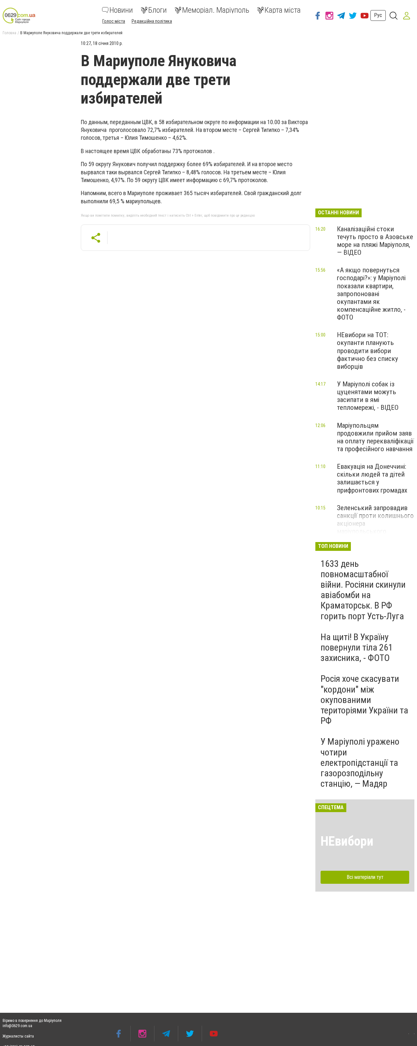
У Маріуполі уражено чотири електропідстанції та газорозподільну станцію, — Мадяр (360, 762)
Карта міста (283, 10)
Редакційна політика (152, 21)
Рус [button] (378, 15)
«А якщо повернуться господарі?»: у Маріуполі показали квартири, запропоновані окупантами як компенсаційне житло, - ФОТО (371, 293)
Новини (121, 10)
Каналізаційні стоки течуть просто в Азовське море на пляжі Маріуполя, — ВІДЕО (375, 240)
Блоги (157, 10)
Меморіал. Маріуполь (215, 10)
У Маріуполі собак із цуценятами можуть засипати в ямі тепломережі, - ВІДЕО (367, 395)
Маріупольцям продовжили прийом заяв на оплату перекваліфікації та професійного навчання (375, 437)
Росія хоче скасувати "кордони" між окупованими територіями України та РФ (364, 699)
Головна (9, 33)
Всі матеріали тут (365, 877)
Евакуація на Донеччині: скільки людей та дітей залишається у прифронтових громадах (372, 478)
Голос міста (113, 21)
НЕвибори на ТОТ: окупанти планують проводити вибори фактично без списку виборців (367, 350)
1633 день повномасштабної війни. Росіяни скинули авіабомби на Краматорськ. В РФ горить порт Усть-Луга (363, 590)
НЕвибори (347, 841)
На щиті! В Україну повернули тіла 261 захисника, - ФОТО (357, 647)
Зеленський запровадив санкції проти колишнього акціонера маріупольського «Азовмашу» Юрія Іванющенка (375, 527)
